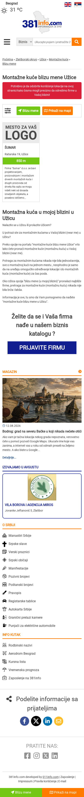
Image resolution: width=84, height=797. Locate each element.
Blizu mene (22, 792)
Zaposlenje (68, 777)
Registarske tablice (22, 601)
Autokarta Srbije (20, 609)
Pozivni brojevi (19, 577)
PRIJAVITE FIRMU (42, 347)
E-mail (62, 781)
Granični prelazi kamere (25, 617)
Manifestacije (18, 568)
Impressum (25, 781)
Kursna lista (17, 662)
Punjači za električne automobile (32, 626)
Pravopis (15, 593)
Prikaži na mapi (64, 792)
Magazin (9, 372)
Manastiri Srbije (20, 536)
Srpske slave (18, 544)
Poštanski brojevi (21, 585)
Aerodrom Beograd (22, 653)
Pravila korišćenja (45, 781)
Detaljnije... (9, 457)
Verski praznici (19, 552)
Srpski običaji (18, 560)
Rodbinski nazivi (20, 645)
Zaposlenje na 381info (25, 678)
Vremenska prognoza (24, 670)
